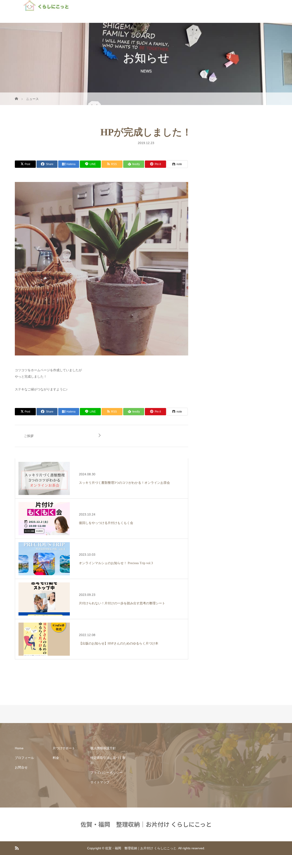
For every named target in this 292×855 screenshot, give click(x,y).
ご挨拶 (29, 436)
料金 (56, 758)
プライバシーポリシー (106, 772)
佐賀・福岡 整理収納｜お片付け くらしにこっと (146, 824)
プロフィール (24, 758)
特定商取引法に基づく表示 (107, 760)
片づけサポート (64, 748)
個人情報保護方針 (103, 748)
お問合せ (21, 767)
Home (19, 748)
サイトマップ (100, 782)
